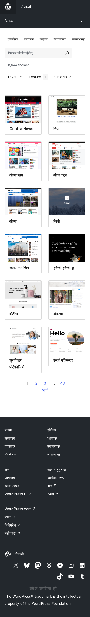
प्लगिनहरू (53, 446)
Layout (13, 77)
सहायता (10, 477)
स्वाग (52, 494)
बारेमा (8, 430)
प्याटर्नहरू (53, 454)
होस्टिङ (10, 446)
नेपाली (19, 554)
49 (62, 383)
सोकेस (51, 430)
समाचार (10, 438)
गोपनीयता (11, 454)
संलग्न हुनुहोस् (56, 469)
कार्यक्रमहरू (55, 477)
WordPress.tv (18, 494)
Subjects (60, 77)
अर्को (45, 390)
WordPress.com (20, 509)
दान (52, 485)
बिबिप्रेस (13, 525)
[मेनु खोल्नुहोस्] (82, 7)
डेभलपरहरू (12, 485)
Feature (37, 77)
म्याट (10, 517)
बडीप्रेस (12, 533)
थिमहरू (9, 21)
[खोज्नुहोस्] (67, 53)
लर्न (7, 469)
